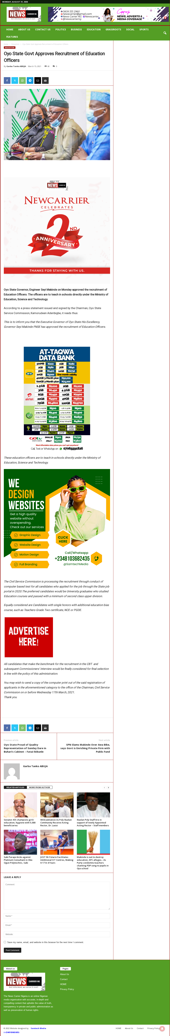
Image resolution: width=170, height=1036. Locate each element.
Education (94, 29)
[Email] (37, 80)
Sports (144, 29)
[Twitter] (14, 80)
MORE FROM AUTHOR (39, 787)
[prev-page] (104, 787)
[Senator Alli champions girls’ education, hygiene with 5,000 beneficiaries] (20, 804)
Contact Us (42, 29)
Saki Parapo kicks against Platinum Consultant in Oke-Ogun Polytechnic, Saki (18, 860)
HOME (9, 29)
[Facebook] (7, 80)
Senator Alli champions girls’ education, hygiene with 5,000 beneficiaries (19, 822)
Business (76, 29)
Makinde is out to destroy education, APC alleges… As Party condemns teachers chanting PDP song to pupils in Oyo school (93, 863)
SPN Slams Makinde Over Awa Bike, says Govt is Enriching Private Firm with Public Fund (85, 748)
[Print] (45, 80)
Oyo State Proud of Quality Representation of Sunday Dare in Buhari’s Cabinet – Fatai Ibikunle (25, 748)
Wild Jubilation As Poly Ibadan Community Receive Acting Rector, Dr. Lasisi (56, 822)
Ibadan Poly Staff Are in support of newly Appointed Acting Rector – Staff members (93, 822)
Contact (64, 979)
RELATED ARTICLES (15, 787)
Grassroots (113, 29)
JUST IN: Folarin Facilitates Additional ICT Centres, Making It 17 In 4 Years (56, 860)
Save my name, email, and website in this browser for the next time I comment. (45, 942)
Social (130, 29)
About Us (24, 29)
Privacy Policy (67, 989)
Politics (60, 29)
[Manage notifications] (162, 1028)
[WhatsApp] (22, 80)
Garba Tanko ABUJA (16, 66)
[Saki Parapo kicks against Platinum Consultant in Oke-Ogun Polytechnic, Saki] (20, 842)
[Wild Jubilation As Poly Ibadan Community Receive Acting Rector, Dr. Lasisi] (57, 804)
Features (12, 36)
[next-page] (108, 787)
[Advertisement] (57, 169)
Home (6, 44)
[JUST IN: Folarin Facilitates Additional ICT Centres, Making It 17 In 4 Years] (57, 842)
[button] (165, 33)
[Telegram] (30, 80)
